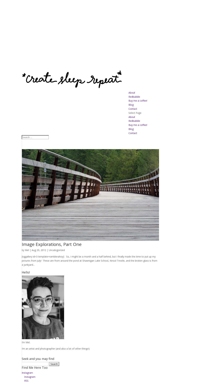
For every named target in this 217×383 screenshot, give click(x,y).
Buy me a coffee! (138, 100)
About (132, 92)
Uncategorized (57, 250)
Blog (131, 104)
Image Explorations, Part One (52, 244)
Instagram (27, 372)
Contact (133, 108)
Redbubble (134, 96)
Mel (27, 250)
